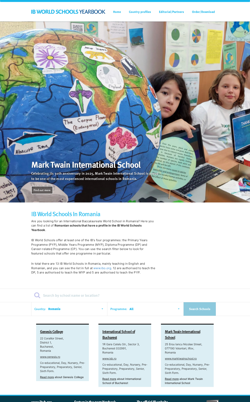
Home (117, 11)
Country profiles (140, 11)
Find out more (42, 190)
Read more (47, 377)
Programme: (118, 309)
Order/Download (203, 11)
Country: (40, 309)
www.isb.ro (109, 358)
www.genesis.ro (50, 356)
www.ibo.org (102, 268)
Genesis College (51, 331)
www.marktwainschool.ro (181, 358)
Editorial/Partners (171, 11)
